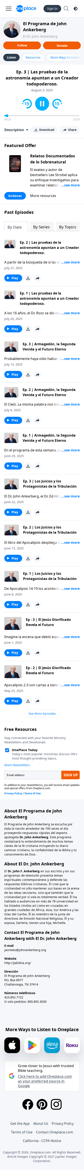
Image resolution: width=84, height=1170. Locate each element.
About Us (40, 1123)
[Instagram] (56, 1104)
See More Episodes (42, 713)
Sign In (52, 8)
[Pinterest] (42, 1104)
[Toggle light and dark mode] (76, 9)
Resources (33, 57)
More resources (43, 195)
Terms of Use (22, 1132)
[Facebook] (27, 1104)
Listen (11, 57)
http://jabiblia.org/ (17, 963)
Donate (62, 45)
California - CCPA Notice (42, 1140)
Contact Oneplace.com (54, 1132)
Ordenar (15, 196)
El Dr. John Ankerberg (40, 36)
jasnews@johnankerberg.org (25, 950)
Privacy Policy (63, 1123)
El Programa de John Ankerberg (45, 27)
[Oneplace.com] (26, 8)
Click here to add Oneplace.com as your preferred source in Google (45, 1081)
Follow (22, 45)
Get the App (20, 1123)
